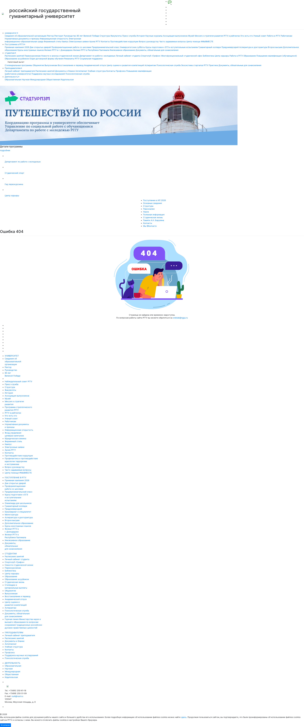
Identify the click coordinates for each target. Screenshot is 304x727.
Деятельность (12, 76)
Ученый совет (259, 36)
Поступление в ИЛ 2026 (154, 200)
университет (11, 33)
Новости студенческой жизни (19, 565)
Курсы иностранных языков (30, 50)
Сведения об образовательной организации (25, 36)
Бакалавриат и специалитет (18, 512)
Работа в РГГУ (273, 36)
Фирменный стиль (52, 41)
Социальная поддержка (91, 58)
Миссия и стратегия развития (209, 36)
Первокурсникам (32, 56)
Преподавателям (13, 68)
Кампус (65, 41)
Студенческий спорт (14, 173)
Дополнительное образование (19, 523)
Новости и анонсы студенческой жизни (60, 56)
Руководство (70, 36)
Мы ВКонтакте (150, 226)
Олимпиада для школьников (18, 503)
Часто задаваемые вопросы (172, 41)
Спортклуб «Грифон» (151, 56)
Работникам (286, 36)
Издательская (67, 79)
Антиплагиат (81, 71)
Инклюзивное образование (122, 50)
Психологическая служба (169, 65)
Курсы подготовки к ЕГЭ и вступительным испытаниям (171, 47)
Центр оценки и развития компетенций (125, 65)
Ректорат (58, 36)
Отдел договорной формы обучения (46, 58)
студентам (10, 53)
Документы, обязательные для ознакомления (157, 50)
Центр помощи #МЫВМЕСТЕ (199, 41)
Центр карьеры (222, 56)
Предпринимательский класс (105, 47)
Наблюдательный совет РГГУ (18, 381)
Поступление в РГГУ (14, 44)
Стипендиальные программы (18, 65)
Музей (191, 36)
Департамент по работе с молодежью (97, 56)
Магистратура (11, 514)
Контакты (105, 41)
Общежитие (38, 65)
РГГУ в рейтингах (232, 36)
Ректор (50, 36)
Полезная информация (153, 214)
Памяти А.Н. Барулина (153, 220)
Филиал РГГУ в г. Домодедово (58, 50)
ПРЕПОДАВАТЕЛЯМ (14, 632)
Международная (38, 79)
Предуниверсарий (230, 47)
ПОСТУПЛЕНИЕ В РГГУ (15, 477)
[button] (23, 119)
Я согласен (5, 725)
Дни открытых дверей (40, 47)
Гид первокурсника (14, 184)
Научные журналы (153, 36)
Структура (105, 36)
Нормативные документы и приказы (22, 38)
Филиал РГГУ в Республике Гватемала (91, 50)
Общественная (53, 79)
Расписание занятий (14, 56)
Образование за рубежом (17, 58)
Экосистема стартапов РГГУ (194, 65)
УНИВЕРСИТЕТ (12, 356)
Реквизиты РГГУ (71, 58)
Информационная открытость (54, 38)
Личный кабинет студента (128, 56)
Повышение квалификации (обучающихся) (276, 56)
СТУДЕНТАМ (11, 553)
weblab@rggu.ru (180, 318)
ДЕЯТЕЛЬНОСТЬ (12, 663)
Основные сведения (152, 203)
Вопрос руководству (149, 41)
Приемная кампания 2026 (17, 47)
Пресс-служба (129, 36)
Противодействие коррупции (124, 41)
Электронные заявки (79, 41)
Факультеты (116, 36)
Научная (26, 79)
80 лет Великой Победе (88, 36)
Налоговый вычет (16, 62)
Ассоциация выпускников (175, 36)
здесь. (184, 717)
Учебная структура (97, 71)
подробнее (171, 150)
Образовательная (13, 79)
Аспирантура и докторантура (253, 47)
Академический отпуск (95, 65)
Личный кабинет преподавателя (20, 71)
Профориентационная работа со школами (71, 47)
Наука (146, 212)
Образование (249, 56)
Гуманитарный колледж (209, 47)
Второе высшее (275, 47)
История (140, 36)
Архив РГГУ (94, 41)
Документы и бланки (65, 71)
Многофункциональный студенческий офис (181, 56)
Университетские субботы (132, 47)
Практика (213, 65)
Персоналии (149, 209)
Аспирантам (150, 65)
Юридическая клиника (15, 438)
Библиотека (208, 56)
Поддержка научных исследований (48, 74)
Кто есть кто (247, 36)
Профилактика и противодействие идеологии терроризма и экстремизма (21, 461)
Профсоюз (121, 71)
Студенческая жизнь (153, 217)
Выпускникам (51, 65)
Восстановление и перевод (70, 65)
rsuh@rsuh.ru (17, 696)
